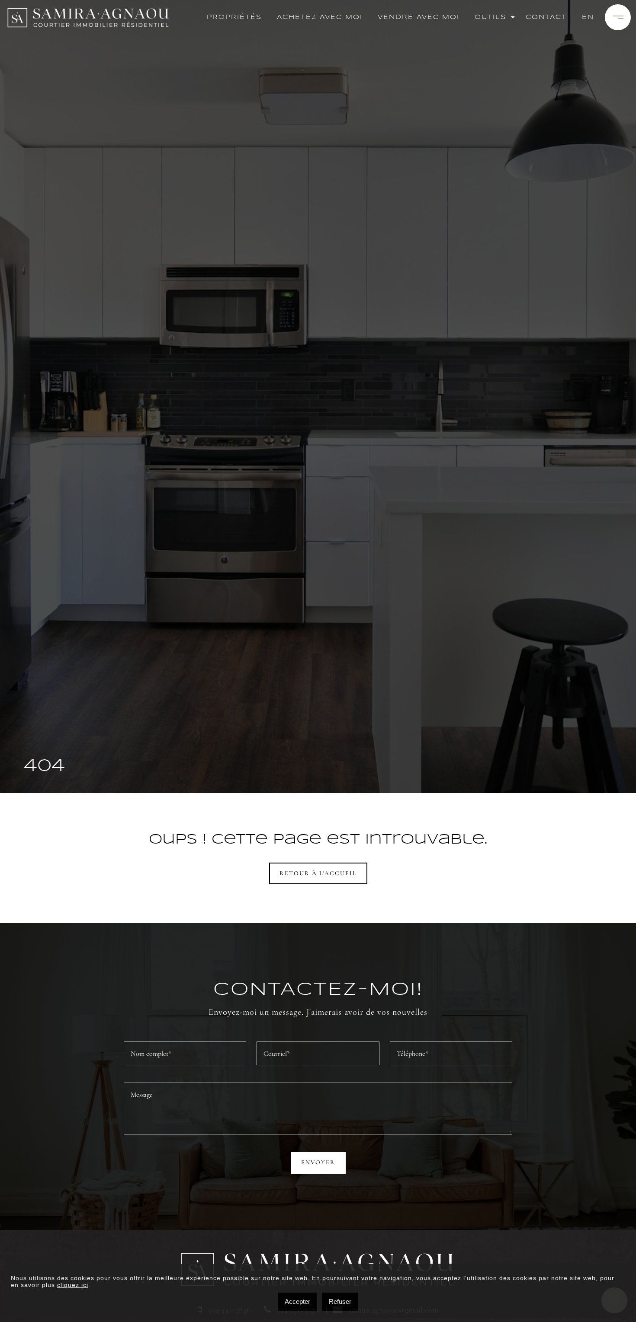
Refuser (340, 1301)
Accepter (297, 1301)
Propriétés (234, 17)
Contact (546, 17)
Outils (490, 17)
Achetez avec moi (320, 17)
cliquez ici (72, 1284)
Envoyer (318, 1162)
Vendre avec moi (418, 17)
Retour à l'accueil (318, 873)
